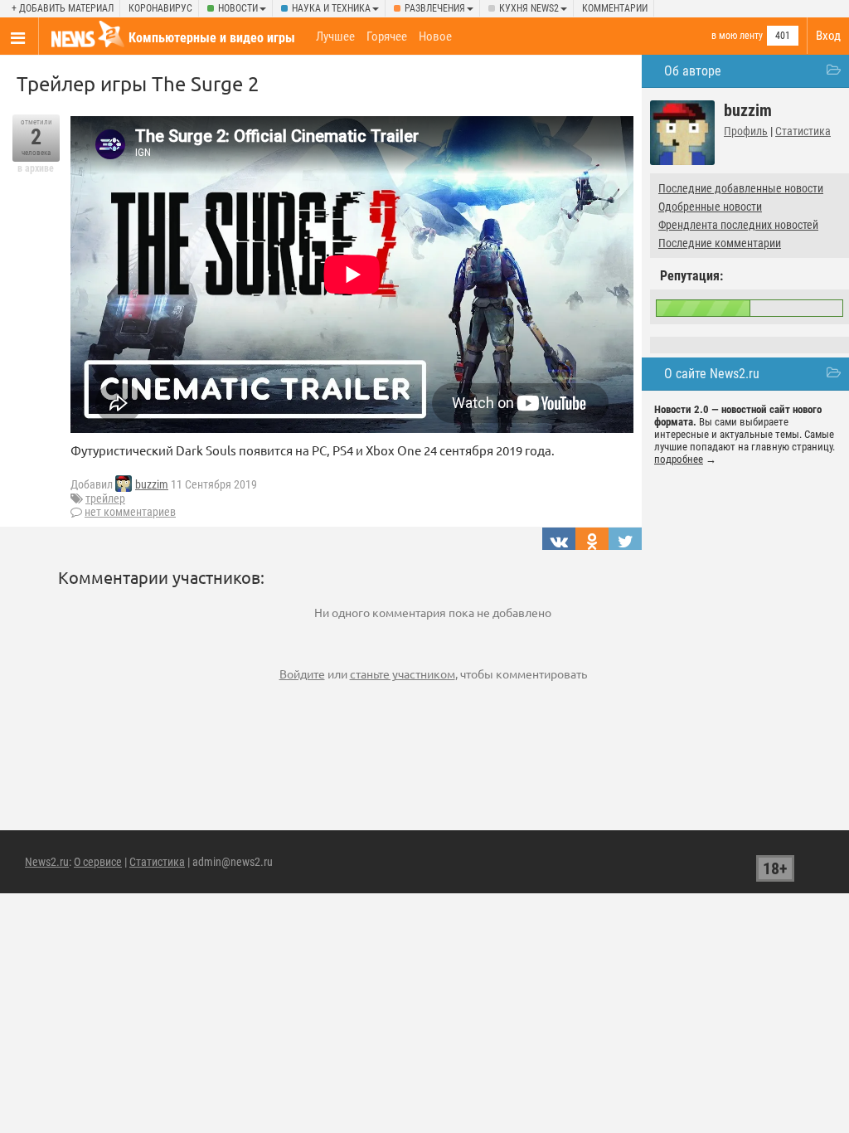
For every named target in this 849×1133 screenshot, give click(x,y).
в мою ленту (737, 35)
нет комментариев (130, 511)
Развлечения (435, 8)
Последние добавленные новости (740, 188)
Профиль (746, 131)
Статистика (803, 131)
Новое (435, 36)
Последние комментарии (719, 243)
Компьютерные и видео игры (212, 38)
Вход (828, 35)
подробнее (678, 459)
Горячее (386, 36)
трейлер (105, 498)
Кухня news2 (529, 8)
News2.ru (47, 861)
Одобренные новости (710, 206)
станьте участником (402, 673)
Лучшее (335, 36)
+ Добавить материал (63, 8)
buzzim (151, 484)
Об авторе (692, 71)
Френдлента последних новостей (738, 224)
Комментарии (615, 8)
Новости (238, 8)
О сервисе (98, 861)
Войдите (302, 673)
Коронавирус (160, 8)
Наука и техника (331, 8)
